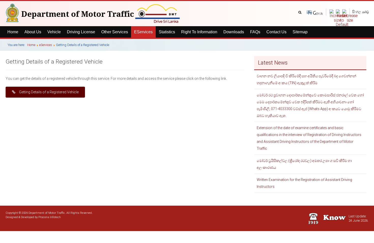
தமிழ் (365, 12)
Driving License (81, 32)
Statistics (167, 32)
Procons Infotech (49, 217)
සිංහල (356, 12)
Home (12, 32)
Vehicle (54, 32)
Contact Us (276, 32)
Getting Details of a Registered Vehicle (49, 92)
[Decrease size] (349, 15)
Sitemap (300, 32)
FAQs (255, 32)
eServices (143, 32)
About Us (32, 32)
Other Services (114, 32)
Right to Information (199, 32)
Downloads (233, 32)
